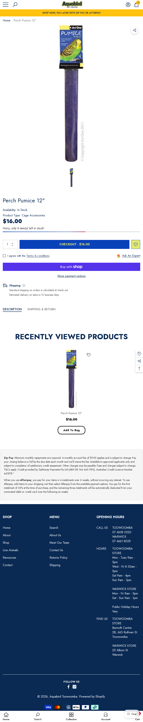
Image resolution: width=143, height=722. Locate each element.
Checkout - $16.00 (74, 244)
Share (134, 30)
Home (6, 20)
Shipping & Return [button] (41, 309)
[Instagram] (74, 687)
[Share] (134, 30)
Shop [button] (7, 517)
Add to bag (71, 430)
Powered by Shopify (92, 696)
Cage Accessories (33, 215)
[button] (15, 4)
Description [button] (12, 309)
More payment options (72, 276)
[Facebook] (68, 687)
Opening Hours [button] (110, 517)
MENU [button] (54, 517)
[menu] (5, 4)
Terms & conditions (38, 256)
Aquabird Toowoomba (63, 696)
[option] (71, 93)
